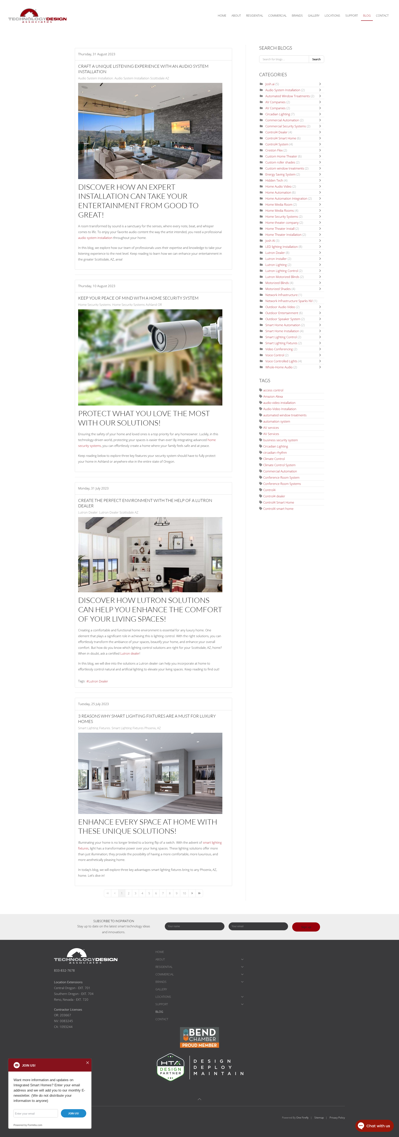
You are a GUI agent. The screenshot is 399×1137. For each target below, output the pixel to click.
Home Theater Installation (283, 234)
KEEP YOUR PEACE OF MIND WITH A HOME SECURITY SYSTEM (138, 298)
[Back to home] (38, 15)
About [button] (236, 15)
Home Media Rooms (279, 210)
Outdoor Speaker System (283, 319)
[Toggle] (321, 84)
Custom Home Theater (281, 156)
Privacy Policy (337, 1117)
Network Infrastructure (281, 295)
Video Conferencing (279, 349)
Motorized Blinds (277, 283)
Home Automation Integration (286, 198)
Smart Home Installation (282, 331)
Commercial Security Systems (285, 126)
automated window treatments (285, 415)
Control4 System (276, 144)
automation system (276, 421)
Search (316, 59)
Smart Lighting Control (281, 337)
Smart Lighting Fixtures (94, 728)
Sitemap (319, 1117)
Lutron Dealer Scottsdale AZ (118, 512)
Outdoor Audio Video (280, 307)
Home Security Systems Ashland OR (137, 304)
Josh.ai (270, 84)
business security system (280, 440)
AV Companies (275, 102)
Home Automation (278, 192)
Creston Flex (274, 150)
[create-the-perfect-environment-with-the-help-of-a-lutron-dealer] (150, 554)
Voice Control (274, 355)
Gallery (313, 15)
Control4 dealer (274, 496)
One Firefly (302, 1117)
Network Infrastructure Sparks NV (289, 301)
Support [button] (351, 15)
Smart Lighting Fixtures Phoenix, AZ (136, 728)
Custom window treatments (284, 168)
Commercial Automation (282, 120)
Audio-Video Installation (279, 409)
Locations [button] (332, 15)
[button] (199, 1099)
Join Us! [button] (73, 1113)
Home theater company (282, 222)
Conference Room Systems (282, 484)
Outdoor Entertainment (281, 313)
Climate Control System (279, 465)
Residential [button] (254, 15)
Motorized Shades (278, 289)
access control (273, 390)
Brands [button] (297, 15)
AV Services (271, 434)
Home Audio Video (278, 186)
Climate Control (274, 459)
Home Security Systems (94, 304)
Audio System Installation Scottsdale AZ (142, 78)
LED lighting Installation (281, 247)
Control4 (269, 490)
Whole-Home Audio (279, 367)
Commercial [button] (277, 15)
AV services (271, 427)
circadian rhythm (275, 452)
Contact (382, 15)
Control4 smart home (278, 508)
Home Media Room (278, 204)
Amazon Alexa (273, 396)
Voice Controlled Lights (281, 361)
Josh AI (270, 240)
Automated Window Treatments (287, 96)
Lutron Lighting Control (281, 271)
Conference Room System (281, 477)
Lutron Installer (276, 259)
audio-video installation (279, 403)
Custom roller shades (280, 162)
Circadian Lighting (277, 114)
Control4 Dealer (276, 132)
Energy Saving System (280, 174)
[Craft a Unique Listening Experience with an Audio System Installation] (150, 131)
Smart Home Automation (282, 325)
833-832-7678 (64, 970)
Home (222, 15)
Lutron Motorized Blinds (282, 277)
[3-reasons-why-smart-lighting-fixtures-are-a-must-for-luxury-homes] (150, 773)
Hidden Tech (274, 180)
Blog (367, 15)
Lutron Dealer (88, 512)
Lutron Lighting (276, 265)
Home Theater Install (279, 228)
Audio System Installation (95, 78)
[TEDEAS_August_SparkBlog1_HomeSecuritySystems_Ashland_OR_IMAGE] (150, 357)
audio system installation (95, 238)
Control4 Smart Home (281, 138)
